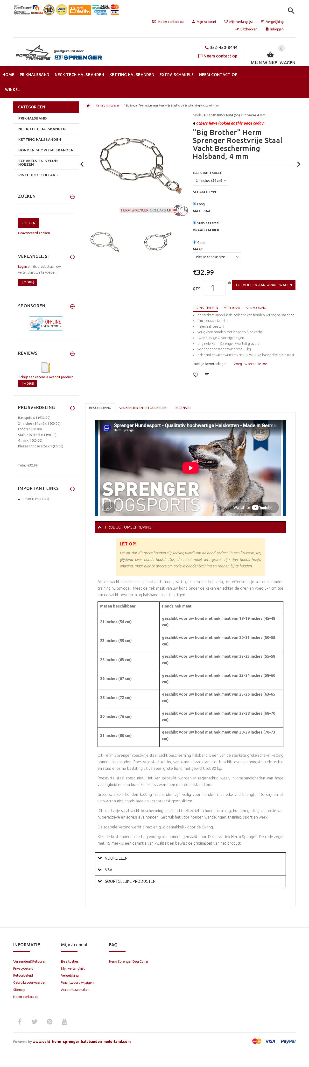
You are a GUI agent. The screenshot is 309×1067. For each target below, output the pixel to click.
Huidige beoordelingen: (210, 364)
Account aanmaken (75, 990)
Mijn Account (206, 22)
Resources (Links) (35, 499)
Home (88, 106)
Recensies (183, 408)
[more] (27, 282)
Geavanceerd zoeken (34, 233)
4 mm (201, 242)
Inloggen (277, 29)
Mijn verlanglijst (241, 22)
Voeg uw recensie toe (250, 364)
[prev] (82, 164)
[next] (298, 164)
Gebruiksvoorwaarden (29, 982)
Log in (22, 267)
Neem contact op (220, 55)
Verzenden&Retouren (29, 961)
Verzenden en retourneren (143, 408)
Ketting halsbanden (107, 105)
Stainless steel (208, 223)
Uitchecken (248, 29)
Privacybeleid (23, 968)
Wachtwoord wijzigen (77, 982)
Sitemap (19, 990)
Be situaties (70, 961)
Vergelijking (275, 22)
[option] (109, 242)
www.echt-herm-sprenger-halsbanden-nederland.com (82, 1041)
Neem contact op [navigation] (171, 22)
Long (201, 204)
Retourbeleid (23, 975)
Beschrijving (100, 408)
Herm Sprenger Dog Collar (128, 961)
